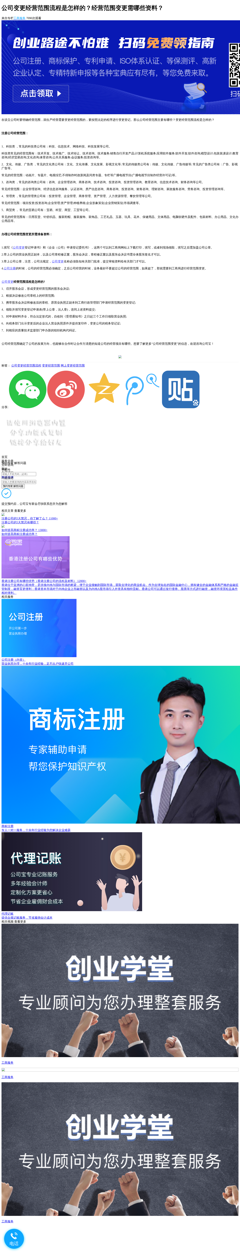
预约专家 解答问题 (13, 486)
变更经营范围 (51, 365)
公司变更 (19, 247)
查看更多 (20, 510)
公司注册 (10, 268)
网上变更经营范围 (73, 365)
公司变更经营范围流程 (26, 365)
